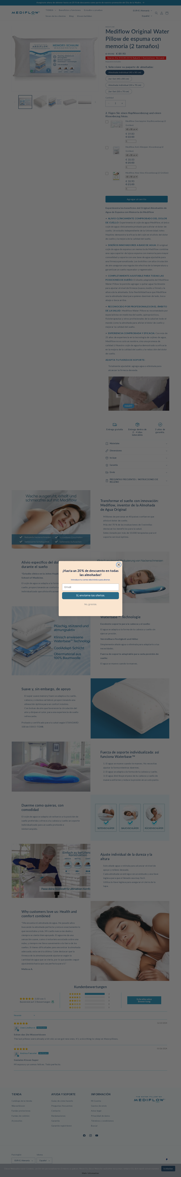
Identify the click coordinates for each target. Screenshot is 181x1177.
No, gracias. (90, 604)
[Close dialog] (118, 564)
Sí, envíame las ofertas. (90, 595)
